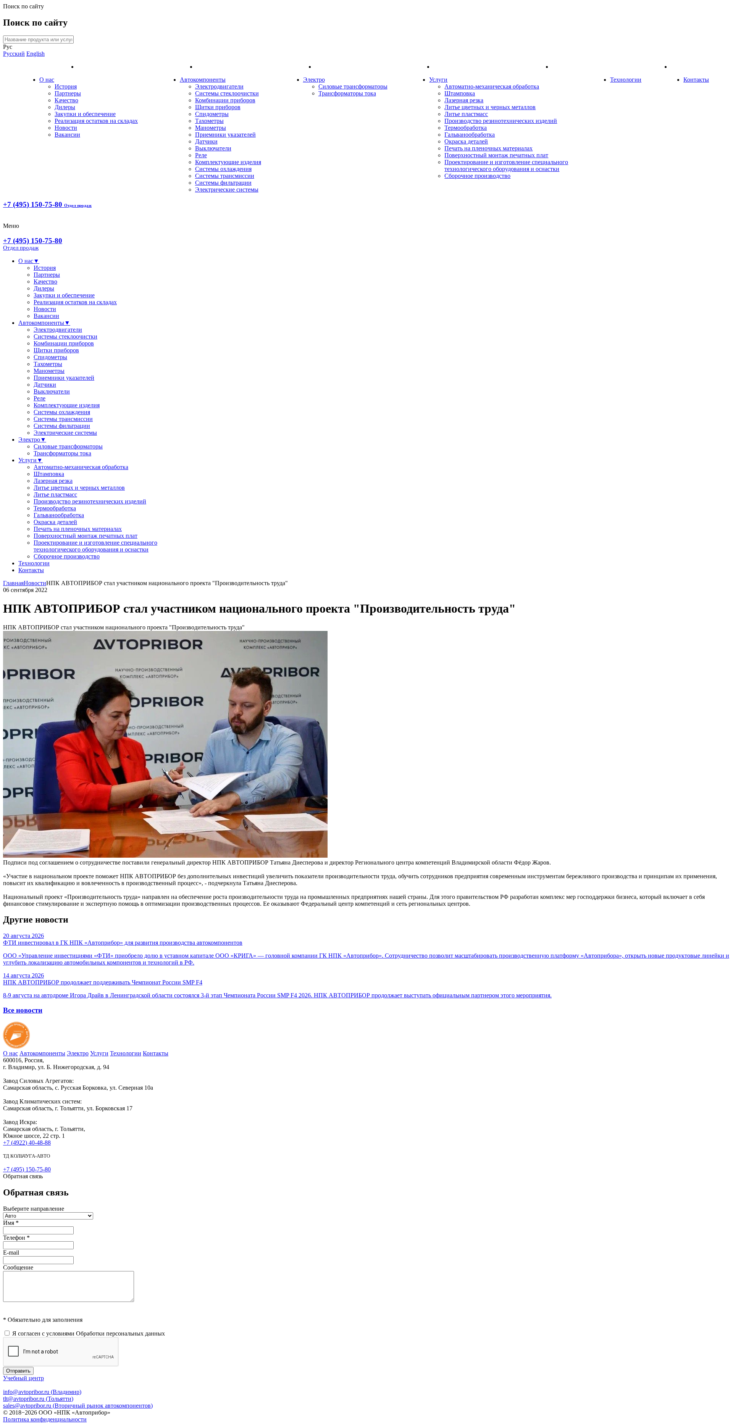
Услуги (438, 79)
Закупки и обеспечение (85, 114)
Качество (66, 100)
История (66, 86)
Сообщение (18, 1267)
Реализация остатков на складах (96, 121)
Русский (14, 53)
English (35, 53)
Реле (201, 155)
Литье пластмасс (466, 114)
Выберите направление (33, 1208)
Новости (66, 127)
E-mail (11, 1252)
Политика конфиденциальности (45, 1419)
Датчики (206, 141)
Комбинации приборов (225, 100)
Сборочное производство (477, 176)
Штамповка (459, 93)
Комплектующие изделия (228, 162)
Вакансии (67, 134)
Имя (11, 1223)
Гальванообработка (469, 134)
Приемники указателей (225, 134)
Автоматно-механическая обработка (491, 86)
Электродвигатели (219, 86)
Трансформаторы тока (347, 93)
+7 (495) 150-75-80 (47, 204)
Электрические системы (226, 189)
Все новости (22, 1010)
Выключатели (213, 148)
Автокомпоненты (203, 79)
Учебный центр (23, 1378)
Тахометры (209, 121)
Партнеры (68, 93)
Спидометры (212, 114)
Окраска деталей (466, 141)
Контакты (696, 79)
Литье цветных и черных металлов (490, 107)
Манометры (210, 127)
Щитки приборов (218, 107)
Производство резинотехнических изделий (500, 121)
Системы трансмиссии (224, 176)
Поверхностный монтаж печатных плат (496, 155)
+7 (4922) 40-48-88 (27, 1142)
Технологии (625, 79)
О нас (46, 79)
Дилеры (65, 107)
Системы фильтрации (223, 182)
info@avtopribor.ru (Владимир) (42, 1392)
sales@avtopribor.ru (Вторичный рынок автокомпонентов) (78, 1405)
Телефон (16, 1237)
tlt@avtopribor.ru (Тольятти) (38, 1398)
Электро (314, 79)
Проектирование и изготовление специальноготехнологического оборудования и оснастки (506, 165)
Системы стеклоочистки (227, 93)
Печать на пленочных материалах (488, 148)
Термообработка (465, 127)
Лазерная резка (463, 100)
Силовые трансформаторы (352, 86)
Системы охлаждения (223, 169)
